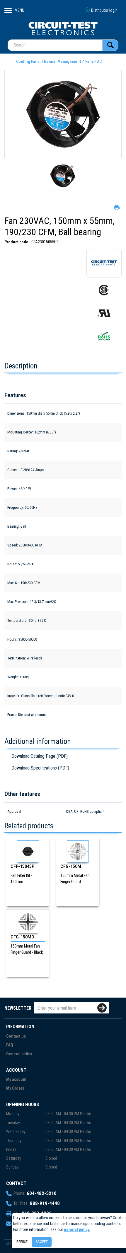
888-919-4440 (45, 1203)
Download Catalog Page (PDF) (39, 756)
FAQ (9, 1045)
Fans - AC (93, 61)
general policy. (77, 1229)
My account (16, 1079)
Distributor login (104, 10)
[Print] (116, 207)
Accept (41, 1241)
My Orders (15, 1088)
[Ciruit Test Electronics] (63, 28)
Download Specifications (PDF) (40, 768)
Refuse (22, 1241)
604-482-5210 (42, 1193)
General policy (19, 1053)
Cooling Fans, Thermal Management (48, 61)
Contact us (16, 1036)
